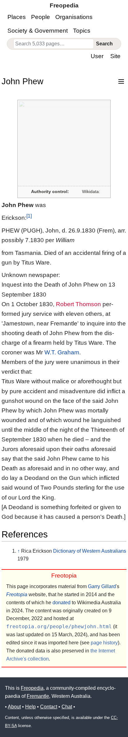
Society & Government (37, 30)
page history (104, 642)
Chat (67, 706)
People (40, 17)
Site (115, 56)
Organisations (74, 17)
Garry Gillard (102, 586)
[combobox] (53, 44)
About (14, 706)
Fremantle (38, 696)
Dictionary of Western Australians (89, 551)
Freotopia (16, 594)
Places (16, 17)
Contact (48, 706)
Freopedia (32, 688)
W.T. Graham (61, 352)
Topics (81, 30)
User (97, 56)
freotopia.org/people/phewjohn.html (59, 626)
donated (62, 602)
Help (30, 706)
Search (104, 43)
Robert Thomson (78, 304)
